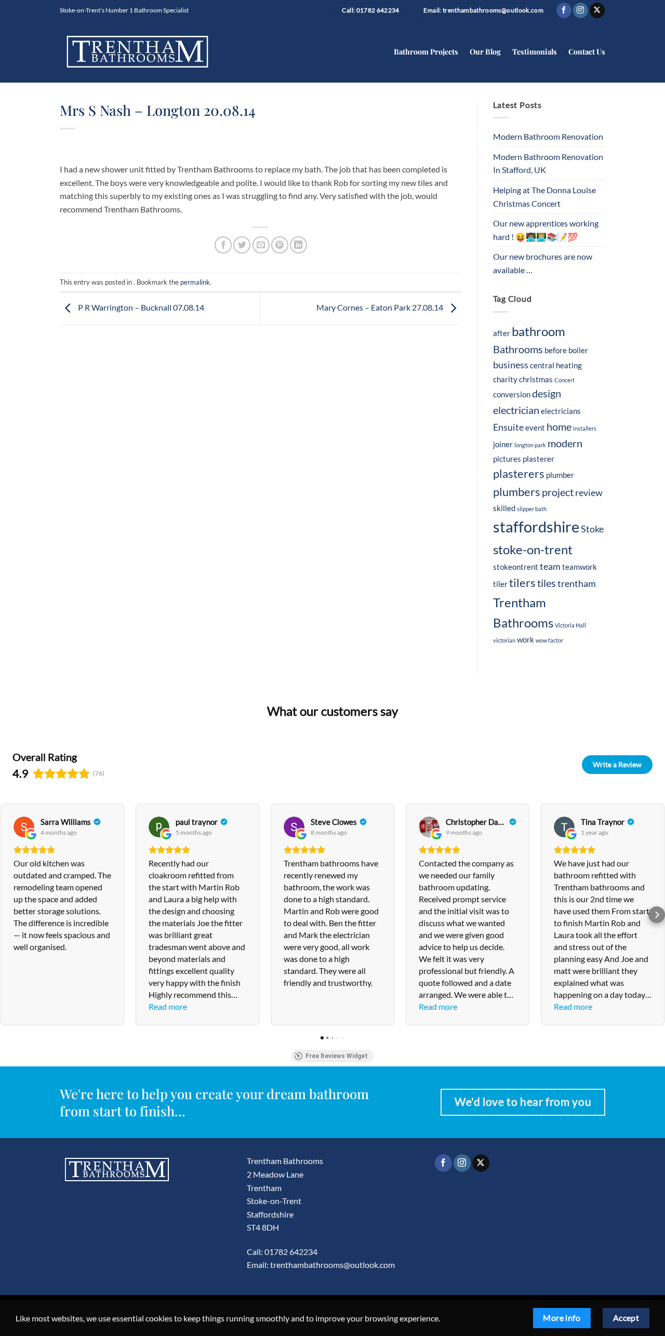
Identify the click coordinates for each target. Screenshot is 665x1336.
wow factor (549, 640)
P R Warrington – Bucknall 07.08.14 (140, 307)
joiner (503, 444)
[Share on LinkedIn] (298, 244)
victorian (504, 640)
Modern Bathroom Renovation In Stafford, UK (548, 163)
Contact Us (586, 51)
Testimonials (534, 51)
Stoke (592, 529)
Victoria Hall (570, 625)
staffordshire (536, 526)
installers (584, 428)
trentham (576, 583)
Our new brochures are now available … (542, 263)
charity (505, 379)
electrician (516, 410)
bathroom (538, 331)
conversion (511, 394)
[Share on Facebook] (223, 244)
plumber (560, 474)
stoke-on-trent (533, 549)
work (525, 639)
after (501, 333)
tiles (546, 583)
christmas (536, 379)
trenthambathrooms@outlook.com (332, 1265)
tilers (522, 583)
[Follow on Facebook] (563, 10)
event (535, 427)
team (550, 566)
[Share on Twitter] (241, 244)
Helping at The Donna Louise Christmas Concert (544, 196)
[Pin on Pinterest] (279, 244)
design (546, 393)
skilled (504, 508)
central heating (556, 365)
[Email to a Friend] (261, 244)
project (558, 492)
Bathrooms (518, 349)
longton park (530, 445)
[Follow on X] (597, 10)
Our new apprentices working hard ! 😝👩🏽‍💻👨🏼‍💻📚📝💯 (545, 230)
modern (565, 443)
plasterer (538, 458)
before (555, 350)
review (589, 492)
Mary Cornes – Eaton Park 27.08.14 (380, 307)
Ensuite (508, 427)
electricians (561, 411)
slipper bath (532, 508)
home (559, 426)
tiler (500, 584)
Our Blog (485, 51)
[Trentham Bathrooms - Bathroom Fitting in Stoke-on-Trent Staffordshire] (137, 52)
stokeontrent (515, 566)
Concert (564, 380)
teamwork (579, 566)
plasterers (518, 473)
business (510, 364)
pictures (507, 458)
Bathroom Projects (426, 51)
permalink (195, 282)
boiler (578, 350)
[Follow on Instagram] (580, 10)
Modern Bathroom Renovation (548, 136)
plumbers (516, 492)
